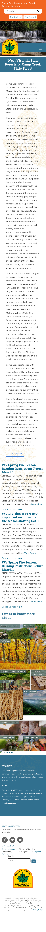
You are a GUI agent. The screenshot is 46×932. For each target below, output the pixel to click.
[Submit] (38, 11)
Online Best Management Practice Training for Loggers (19, 4)
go (33, 861)
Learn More (15, 453)
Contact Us (15, 17)
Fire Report (30, 17)
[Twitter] (12, 840)
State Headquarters (10, 849)
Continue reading (11, 509)
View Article (36, 504)
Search (11, 856)
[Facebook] (5, 840)
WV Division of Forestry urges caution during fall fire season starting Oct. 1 (20, 517)
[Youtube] (20, 840)
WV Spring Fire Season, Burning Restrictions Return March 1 (22, 468)
